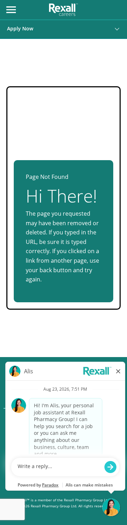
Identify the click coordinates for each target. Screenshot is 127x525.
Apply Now (20, 28)
